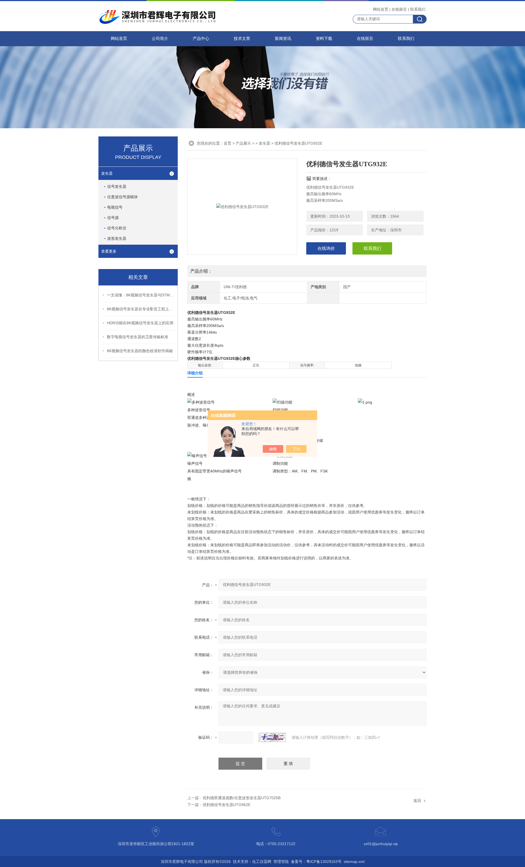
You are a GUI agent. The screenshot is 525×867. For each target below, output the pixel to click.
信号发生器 (116, 186)
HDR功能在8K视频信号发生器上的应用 (140, 323)
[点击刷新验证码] (272, 737)
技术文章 (242, 38)
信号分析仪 (116, 228)
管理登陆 (281, 861)
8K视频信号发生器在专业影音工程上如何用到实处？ (141, 309)
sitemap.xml (354, 861)
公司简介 (160, 38)
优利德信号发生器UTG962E (226, 804)
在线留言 (399, 9)
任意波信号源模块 (122, 197)
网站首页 (380, 9)
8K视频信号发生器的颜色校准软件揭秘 (140, 351)
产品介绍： (201, 271)
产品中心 (201, 38)
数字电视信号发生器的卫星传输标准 (137, 337)
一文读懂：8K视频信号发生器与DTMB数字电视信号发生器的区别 (141, 295)
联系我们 (417, 9)
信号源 (113, 217)
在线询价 (326, 248)
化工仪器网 (261, 861)
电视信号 (114, 207)
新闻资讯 (283, 38)
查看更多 (108, 251)
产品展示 (243, 143)
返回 (417, 800)
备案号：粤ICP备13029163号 (316, 861)
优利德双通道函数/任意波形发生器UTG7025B (242, 798)
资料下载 (324, 38)
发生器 (107, 173)
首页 (227, 143)
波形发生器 (116, 238)
